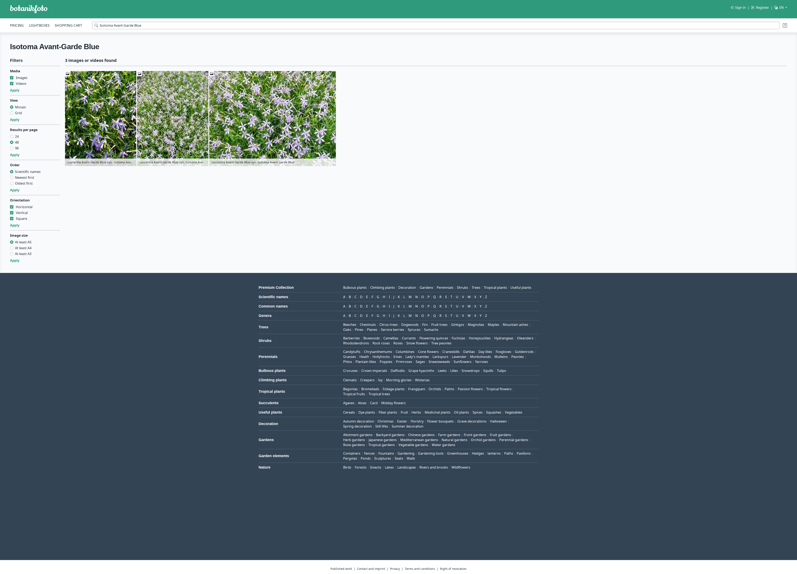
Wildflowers (461, 467)
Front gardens (475, 435)
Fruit (404, 412)
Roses (398, 343)
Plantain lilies (365, 361)
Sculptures (382, 458)
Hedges (478, 453)
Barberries (351, 338)
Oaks (347, 329)
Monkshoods (480, 356)
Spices (478, 412)
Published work (341, 569)
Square (21, 218)
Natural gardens (454, 440)
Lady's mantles (417, 356)
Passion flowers (470, 389)
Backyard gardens (390, 435)
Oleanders (525, 338)
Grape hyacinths (421, 370)
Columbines (405, 351)
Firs (425, 324)
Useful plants (520, 287)
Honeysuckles (480, 338)
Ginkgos (457, 324)
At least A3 (23, 253)
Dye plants (366, 412)
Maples (493, 324)
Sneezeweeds (439, 361)
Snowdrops (471, 370)
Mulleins (501, 356)
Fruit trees (439, 324)
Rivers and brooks (433, 467)
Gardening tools (431, 453)
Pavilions (524, 453)
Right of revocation (453, 569)
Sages (420, 361)
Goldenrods (524, 351)
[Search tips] (785, 25)
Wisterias (422, 380)
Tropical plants (495, 287)
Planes (372, 329)
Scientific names (28, 171)
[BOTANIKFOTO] (29, 9)
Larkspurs (440, 356)
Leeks (442, 370)
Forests (361, 467)
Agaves (348, 403)
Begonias (350, 389)
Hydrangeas (503, 338)
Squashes (493, 412)
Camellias (390, 338)
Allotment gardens (358, 435)
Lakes (389, 467)
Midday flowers (393, 403)
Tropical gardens (381, 445)
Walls (411, 458)
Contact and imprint (371, 569)
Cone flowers (428, 351)
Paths (508, 453)
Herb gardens (354, 440)
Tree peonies (441, 343)
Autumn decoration (358, 421)
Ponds (366, 458)
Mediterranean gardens (419, 440)
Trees (476, 287)
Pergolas (350, 458)
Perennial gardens (513, 440)
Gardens (426, 287)
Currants (409, 338)
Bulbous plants (355, 287)
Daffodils (398, 370)
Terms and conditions (420, 569)
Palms (449, 389)
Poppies (386, 361)
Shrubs (462, 287)
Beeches (349, 324)
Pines (359, 329)
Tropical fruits (354, 394)
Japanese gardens (383, 440)
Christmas (386, 421)
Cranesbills (451, 351)
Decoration (407, 287)
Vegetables (513, 412)
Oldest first (24, 183)
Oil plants (461, 412)
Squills (488, 370)
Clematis (350, 380)
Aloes (362, 403)
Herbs (416, 412)
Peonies (517, 356)
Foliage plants (394, 389)
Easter (402, 421)
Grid (18, 113)
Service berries (392, 329)
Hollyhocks (381, 356)
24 (17, 136)
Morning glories (399, 380)
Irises (397, 356)
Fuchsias (458, 338)
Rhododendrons (356, 343)
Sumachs (431, 329)
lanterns (494, 453)
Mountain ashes (515, 324)
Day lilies (485, 351)
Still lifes (381, 426)
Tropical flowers (499, 389)
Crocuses (350, 370)
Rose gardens (354, 445)
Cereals (349, 412)
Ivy (380, 380)
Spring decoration (357, 426)
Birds (347, 467)
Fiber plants (388, 412)
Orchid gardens (483, 440)
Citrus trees (388, 324)
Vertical (22, 212)
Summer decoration (407, 426)
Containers (351, 453)
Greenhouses (457, 453)
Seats (399, 458)
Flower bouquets (440, 421)
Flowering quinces (433, 338)
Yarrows (481, 361)
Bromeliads (370, 389)
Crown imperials (374, 370)
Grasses (349, 356)
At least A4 (23, 248)
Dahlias (469, 351)
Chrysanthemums (378, 351)
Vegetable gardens (413, 445)
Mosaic (20, 107)
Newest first (24, 177)
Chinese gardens (421, 435)
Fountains (386, 453)
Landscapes (406, 467)
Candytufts (351, 351)
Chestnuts (368, 324)
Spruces (414, 329)
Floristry (417, 421)
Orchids (435, 389)
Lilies (454, 370)
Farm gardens (449, 435)
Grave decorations (472, 421)
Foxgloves (503, 351)
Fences (369, 453)
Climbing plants (382, 287)
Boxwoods (371, 338)
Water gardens (443, 445)
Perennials (445, 287)
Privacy (395, 569)
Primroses (404, 361)
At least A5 (23, 242)
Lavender (459, 356)
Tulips (501, 370)
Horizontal (24, 207)
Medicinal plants (437, 412)
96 (17, 148)
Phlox (347, 361)
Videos (21, 83)
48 (17, 142)
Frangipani (416, 389)
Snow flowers (417, 343)
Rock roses (381, 343)
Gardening (406, 453)
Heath (364, 356)
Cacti (374, 403)
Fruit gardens (500, 435)
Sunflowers (463, 361)
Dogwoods (410, 324)
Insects (375, 467)
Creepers (367, 380)
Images (22, 77)
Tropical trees (379, 394)
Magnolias (476, 324)
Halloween (498, 421)
